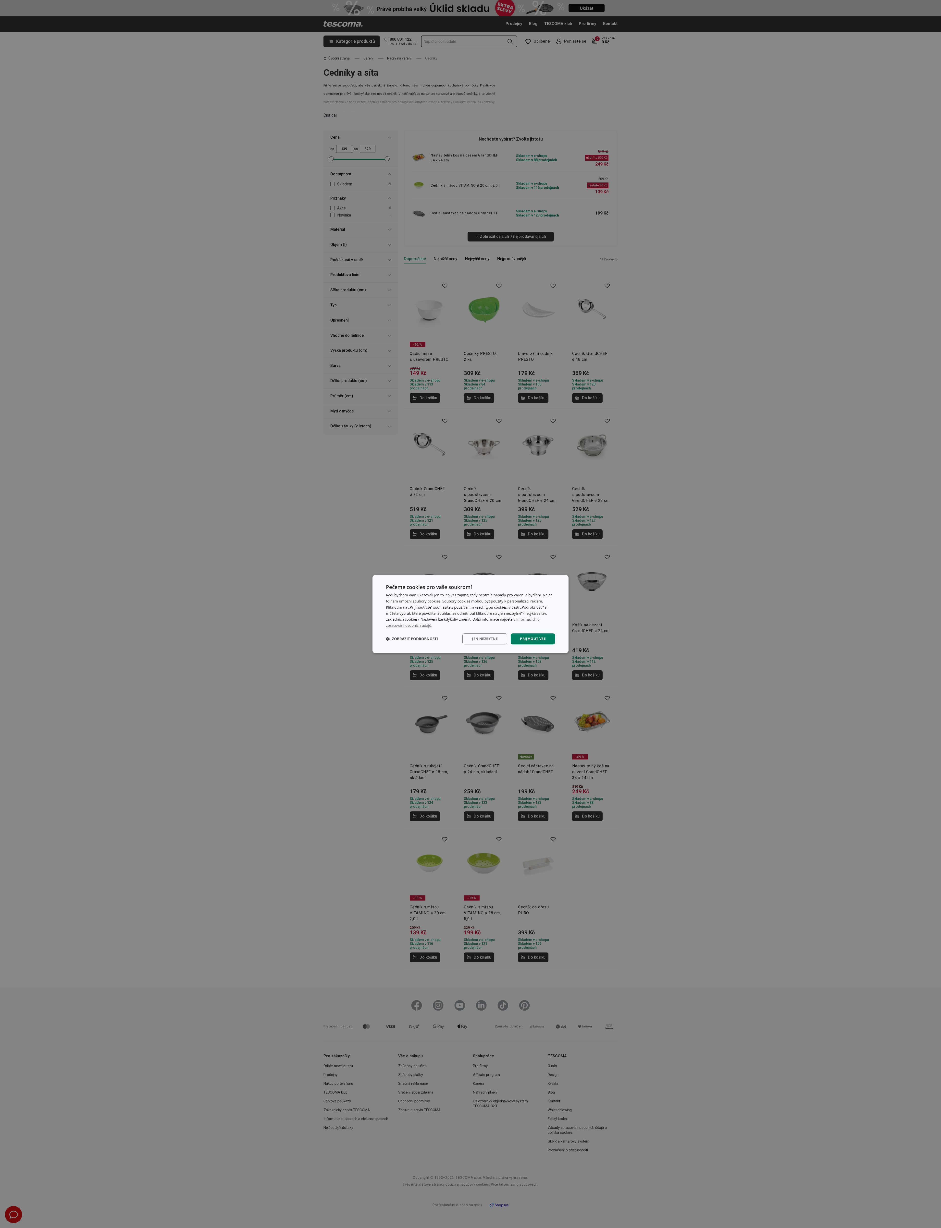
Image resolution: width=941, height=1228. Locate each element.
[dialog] (470, 614)
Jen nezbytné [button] (485, 638)
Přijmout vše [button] (533, 638)
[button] (412, 638)
